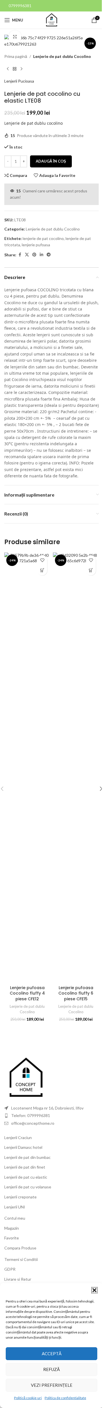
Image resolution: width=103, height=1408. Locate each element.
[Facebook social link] (19, 255)
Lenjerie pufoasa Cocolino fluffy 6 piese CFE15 (75, 993)
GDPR (9, 1269)
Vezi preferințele (51, 1385)
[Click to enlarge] (15, 36)
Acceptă (52, 1353)
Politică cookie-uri (28, 1398)
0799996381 (20, 5)
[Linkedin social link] (41, 255)
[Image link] (25, 1077)
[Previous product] (7, 68)
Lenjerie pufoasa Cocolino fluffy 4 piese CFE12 (27, 993)
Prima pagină (15, 56)
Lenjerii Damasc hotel (23, 1147)
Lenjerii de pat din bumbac (27, 1157)
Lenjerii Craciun (18, 1137)
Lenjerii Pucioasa (19, 81)
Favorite (11, 1237)
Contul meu (14, 1218)
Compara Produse (20, 1247)
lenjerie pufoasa (36, 244)
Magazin (11, 1228)
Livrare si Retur (17, 1279)
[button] (94, 1290)
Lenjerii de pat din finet (24, 1167)
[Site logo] (51, 19)
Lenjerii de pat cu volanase (27, 1186)
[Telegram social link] (48, 255)
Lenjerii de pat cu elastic (25, 1177)
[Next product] (21, 68)
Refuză (51, 1369)
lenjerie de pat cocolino (43, 238)
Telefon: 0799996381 (30, 1115)
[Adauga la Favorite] (42, 560)
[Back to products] (14, 68)
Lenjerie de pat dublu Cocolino (62, 56)
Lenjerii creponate (20, 1196)
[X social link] (27, 255)
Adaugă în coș (51, 161)
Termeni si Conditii (21, 1259)
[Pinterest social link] (34, 255)
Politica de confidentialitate (65, 1398)
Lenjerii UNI (14, 1206)
